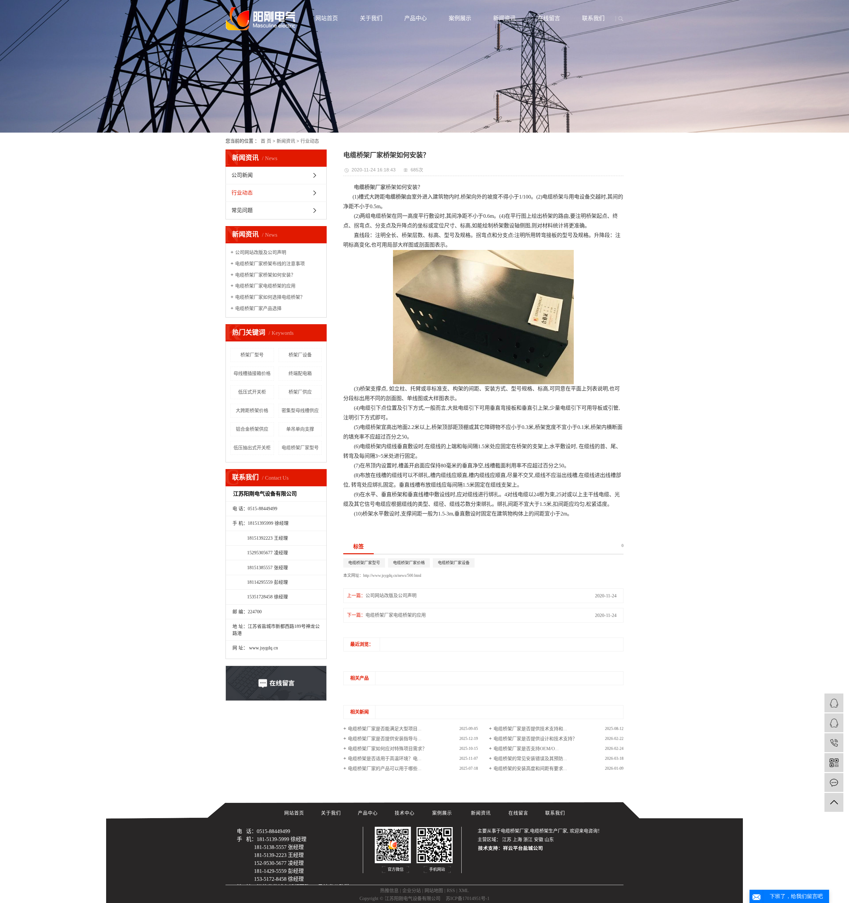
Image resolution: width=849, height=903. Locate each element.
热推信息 (389, 890)
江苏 (506, 839)
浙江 (528, 839)
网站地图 (433, 890)
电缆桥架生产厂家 (548, 830)
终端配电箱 (300, 373)
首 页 (266, 141)
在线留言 (549, 18)
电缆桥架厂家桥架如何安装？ (265, 274)
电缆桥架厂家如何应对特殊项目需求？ (387, 748)
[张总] (833, 702)
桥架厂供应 (300, 392)
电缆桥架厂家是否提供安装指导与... (385, 738)
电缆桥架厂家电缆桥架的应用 (265, 285)
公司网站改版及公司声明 (260, 252)
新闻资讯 (504, 18)
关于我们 (371, 18)
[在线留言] (833, 782)
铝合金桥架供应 (252, 429)
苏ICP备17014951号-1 (468, 898)
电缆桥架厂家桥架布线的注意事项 (270, 263)
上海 (517, 839)
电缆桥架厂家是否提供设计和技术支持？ (535, 738)
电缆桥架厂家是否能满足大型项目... (385, 728)
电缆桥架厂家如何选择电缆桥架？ (270, 297)
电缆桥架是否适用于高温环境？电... (385, 758)
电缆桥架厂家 (515, 830)
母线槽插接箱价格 (252, 373)
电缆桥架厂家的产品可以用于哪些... (385, 768)
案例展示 (460, 18)
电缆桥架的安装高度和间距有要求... (530, 768)
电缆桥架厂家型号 (300, 447)
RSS (451, 890)
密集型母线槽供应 (300, 410)
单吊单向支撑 (300, 429)
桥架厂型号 (252, 354)
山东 (549, 839)
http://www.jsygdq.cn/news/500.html (392, 575)
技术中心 (405, 813)
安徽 (538, 839)
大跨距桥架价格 (252, 410)
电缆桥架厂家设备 (454, 563)
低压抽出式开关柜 (252, 447)
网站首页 (326, 18)
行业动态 (309, 141)
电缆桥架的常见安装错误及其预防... (530, 758)
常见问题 (242, 210)
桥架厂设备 (300, 354)
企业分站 (411, 890)
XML (464, 890)
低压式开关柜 (252, 392)
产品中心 (415, 18)
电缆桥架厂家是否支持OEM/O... (526, 748)
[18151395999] (833, 742)
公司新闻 (242, 175)
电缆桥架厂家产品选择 (258, 308)
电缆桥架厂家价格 (409, 563)
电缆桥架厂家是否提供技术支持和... (530, 728)
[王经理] (833, 722)
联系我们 (593, 18)
